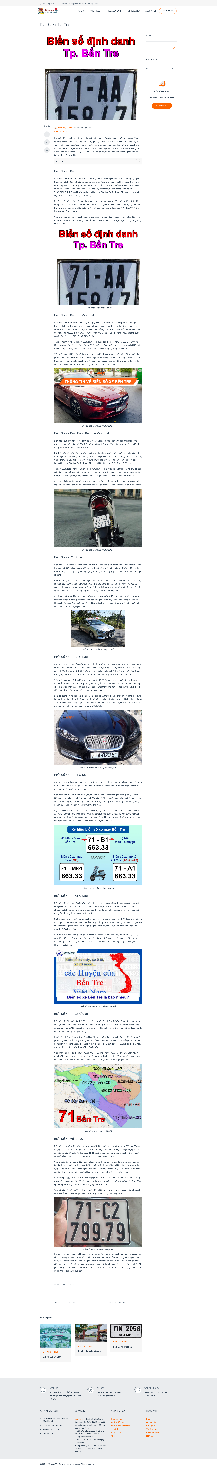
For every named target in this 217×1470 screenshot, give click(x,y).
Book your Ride (162, 106)
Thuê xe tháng (117, 1419)
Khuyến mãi (151, 1426)
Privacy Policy (152, 1432)
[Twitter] (47, 142)
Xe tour (114, 1436)
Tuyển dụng (151, 1429)
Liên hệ (149, 1436)
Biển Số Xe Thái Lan (122, 1347)
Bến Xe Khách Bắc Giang (89, 1351)
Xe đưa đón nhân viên (120, 1426)
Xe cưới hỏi (116, 1432)
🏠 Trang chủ (60, 128)
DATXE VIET (80, 1419)
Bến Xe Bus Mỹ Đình (52, 1357)
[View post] (55, 1336)
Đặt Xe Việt (62, 1284)
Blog (70, 128)
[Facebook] (47, 134)
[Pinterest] (47, 150)
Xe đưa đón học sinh (120, 1422)
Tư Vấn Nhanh (167, 11)
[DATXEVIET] (48, 11)
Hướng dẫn (151, 1422)
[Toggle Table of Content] (136, 161)
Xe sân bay (115, 1429)
